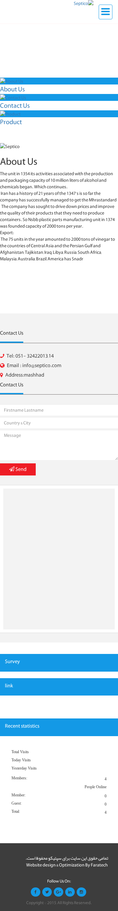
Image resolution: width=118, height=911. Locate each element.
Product (11, 121)
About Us (12, 89)
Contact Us (15, 105)
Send (20, 469)
